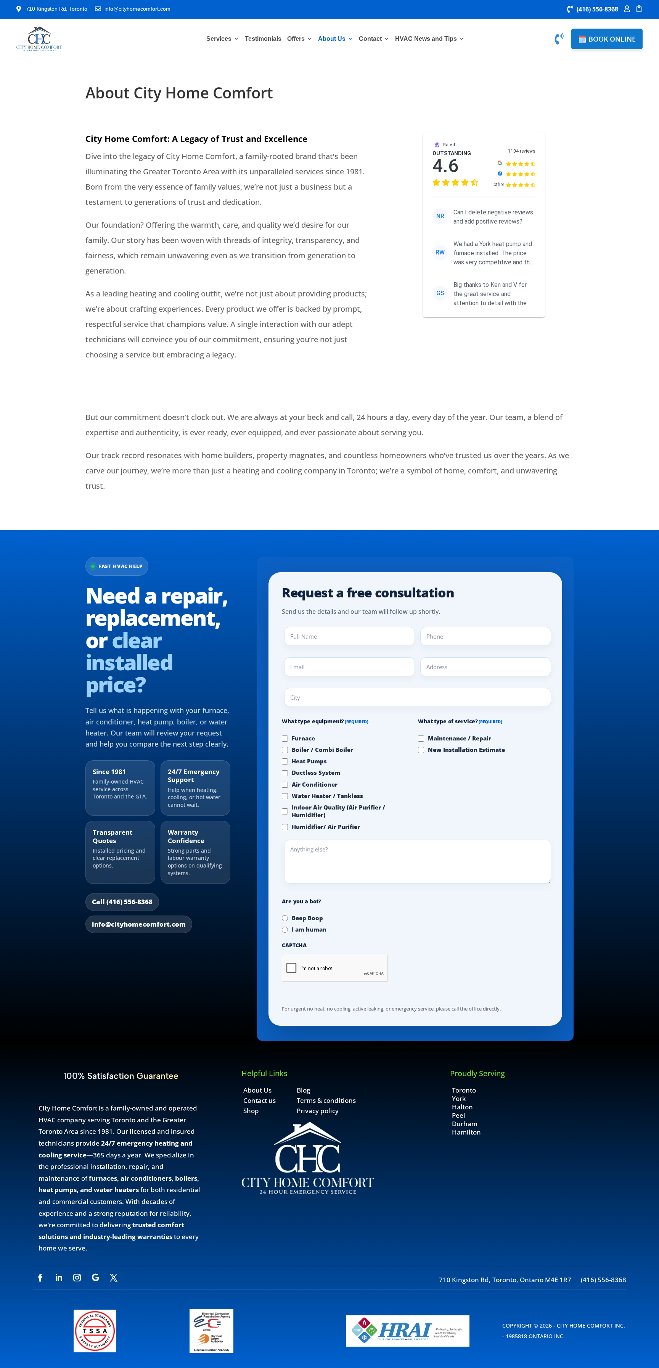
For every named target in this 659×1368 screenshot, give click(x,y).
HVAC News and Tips (426, 38)
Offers (296, 38)
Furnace (303, 738)
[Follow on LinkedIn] (58, 1277)
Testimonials (263, 38)
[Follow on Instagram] (77, 1277)
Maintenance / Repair (459, 738)
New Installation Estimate (466, 749)
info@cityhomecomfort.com (139, 924)
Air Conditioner (315, 784)
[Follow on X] (113, 1277)
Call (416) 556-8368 (122, 901)
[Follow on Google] (95, 1277)
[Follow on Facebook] (40, 1277)
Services (218, 38)
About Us (332, 38)
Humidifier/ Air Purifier (326, 826)
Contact (370, 38)
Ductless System (316, 772)
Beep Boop (307, 918)
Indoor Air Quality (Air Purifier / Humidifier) (338, 811)
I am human (309, 929)
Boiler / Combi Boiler (322, 749)
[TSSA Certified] (95, 1349)
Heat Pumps (309, 761)
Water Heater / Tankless (327, 796)
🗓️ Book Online (607, 38)
